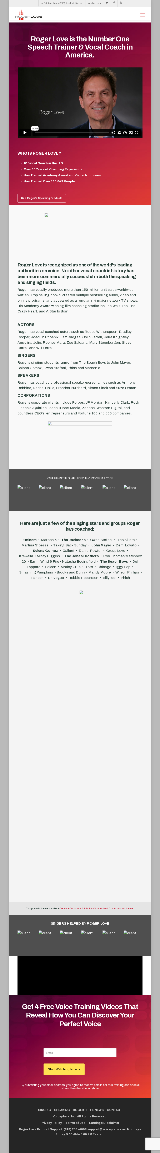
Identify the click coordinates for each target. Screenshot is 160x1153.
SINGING (44, 1110)
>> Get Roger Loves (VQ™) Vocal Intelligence (61, 3)
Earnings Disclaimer (104, 1122)
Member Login (94, 3)
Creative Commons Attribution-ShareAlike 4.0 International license (96, 908)
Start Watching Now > (64, 1069)
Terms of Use (75, 1122)
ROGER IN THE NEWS (88, 1110)
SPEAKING (62, 1110)
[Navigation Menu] (142, 15)
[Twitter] (107, 3)
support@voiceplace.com (106, 1129)
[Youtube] (120, 3)
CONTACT (114, 1110)
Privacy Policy (51, 1122)
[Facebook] (114, 3)
